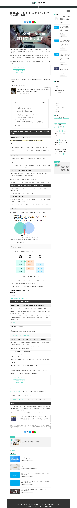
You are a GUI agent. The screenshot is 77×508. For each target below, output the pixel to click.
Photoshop (56, 131)
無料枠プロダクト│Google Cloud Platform (21, 335)
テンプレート (37, 369)
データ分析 (56, 142)
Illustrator (56, 126)
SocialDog (64, 131)
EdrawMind (67, 122)
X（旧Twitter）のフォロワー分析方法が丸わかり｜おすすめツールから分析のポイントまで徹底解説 (65, 29)
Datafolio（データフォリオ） (15, 391)
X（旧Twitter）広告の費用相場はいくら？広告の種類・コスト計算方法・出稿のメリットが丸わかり (65, 56)
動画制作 (60, 151)
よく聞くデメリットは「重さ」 (23, 115)
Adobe (56, 117)
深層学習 (56, 156)
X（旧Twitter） (58, 92)
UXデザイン (64, 133)
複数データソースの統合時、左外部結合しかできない (27, 117)
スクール (61, 140)
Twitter (56, 133)
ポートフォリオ (57, 144)
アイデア (61, 135)
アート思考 (63, 137)
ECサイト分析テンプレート (18, 72)
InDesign (61, 126)
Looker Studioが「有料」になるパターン (25, 119)
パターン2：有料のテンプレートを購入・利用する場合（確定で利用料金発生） (31, 122)
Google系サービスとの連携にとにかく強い (25, 111)
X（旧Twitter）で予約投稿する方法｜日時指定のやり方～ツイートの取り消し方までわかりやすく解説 (65, 43)
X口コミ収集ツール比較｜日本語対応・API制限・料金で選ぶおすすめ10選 (65, 18)
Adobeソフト (58, 86)
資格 (66, 156)
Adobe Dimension (66, 117)
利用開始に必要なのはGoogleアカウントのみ (25, 108)
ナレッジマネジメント (63, 142)
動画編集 (65, 151)
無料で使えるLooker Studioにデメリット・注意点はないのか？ (29, 114)
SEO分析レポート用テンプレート (19, 69)
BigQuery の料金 (16, 322)
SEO (56, 96)
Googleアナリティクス (62, 124)
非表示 (43, 102)
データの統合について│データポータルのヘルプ (31, 237)
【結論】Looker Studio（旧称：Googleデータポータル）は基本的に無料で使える (31, 106)
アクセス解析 (13, 448)
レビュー (56, 151)
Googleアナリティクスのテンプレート (20, 67)
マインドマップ (63, 144)
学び (55, 153)
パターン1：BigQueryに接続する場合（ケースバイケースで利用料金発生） (30, 121)
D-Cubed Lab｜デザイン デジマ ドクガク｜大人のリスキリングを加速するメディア (38, 504)
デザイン (65, 140)
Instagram (58, 94)
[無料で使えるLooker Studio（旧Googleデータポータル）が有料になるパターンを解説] (30, 22)
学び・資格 (42, 6)
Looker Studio (13, 450)
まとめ (19, 125)
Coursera (57, 103)
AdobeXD (56, 119)
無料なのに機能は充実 (22, 110)
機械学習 (65, 153)
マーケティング (57, 147)
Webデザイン (26, 6)
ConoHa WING (57, 122)
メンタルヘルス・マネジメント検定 (60, 149)
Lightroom (56, 128)
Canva (57, 88)
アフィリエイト (57, 137)
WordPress (56, 135)
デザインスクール (59, 109)
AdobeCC (60, 117)
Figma (56, 124)
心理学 (59, 153)
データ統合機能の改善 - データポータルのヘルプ (19, 298)
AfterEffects (61, 119)
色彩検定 (63, 156)
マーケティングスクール (60, 107)
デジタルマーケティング (34, 6)
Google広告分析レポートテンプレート (20, 70)
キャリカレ (56, 140)
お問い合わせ (51, 6)
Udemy (57, 105)
